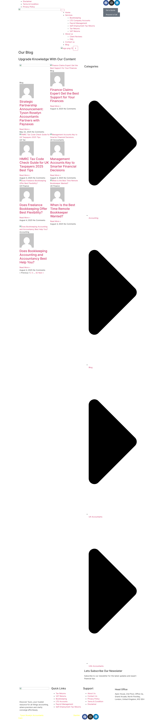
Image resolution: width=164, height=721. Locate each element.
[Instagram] (111, 3)
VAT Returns (75, 31)
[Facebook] (106, 3)
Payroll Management (78, 23)
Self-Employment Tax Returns (82, 26)
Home (67, 12)
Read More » (25, 129)
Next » (41, 273)
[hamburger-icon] (63, 10)
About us (69, 34)
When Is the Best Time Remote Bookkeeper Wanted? (62, 210)
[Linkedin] (117, 3)
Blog (67, 44)
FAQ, (71, 39)
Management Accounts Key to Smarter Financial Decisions (63, 164)
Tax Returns (75, 28)
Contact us (70, 42)
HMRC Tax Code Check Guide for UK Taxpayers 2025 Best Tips (34, 164)
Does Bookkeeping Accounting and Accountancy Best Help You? (33, 256)
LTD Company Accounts (80, 20)
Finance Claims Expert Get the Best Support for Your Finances (64, 95)
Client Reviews (76, 36)
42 (37, 273)
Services (68, 15)
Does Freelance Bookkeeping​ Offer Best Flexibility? (33, 208)
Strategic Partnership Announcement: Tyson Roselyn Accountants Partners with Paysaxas (31, 113)
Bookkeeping (75, 18)
